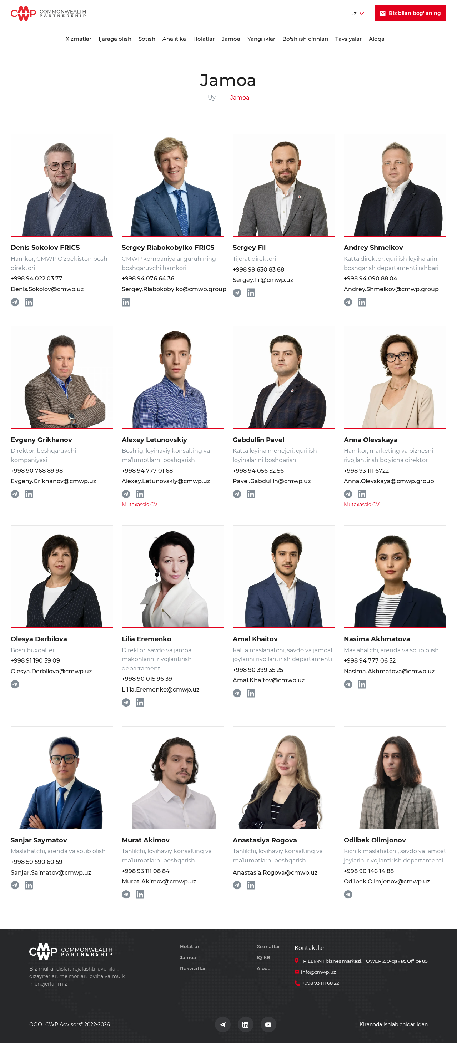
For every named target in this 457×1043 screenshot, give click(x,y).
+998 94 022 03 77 (36, 278)
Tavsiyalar (348, 38)
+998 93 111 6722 (366, 470)
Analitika (174, 38)
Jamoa (231, 38)
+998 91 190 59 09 (35, 660)
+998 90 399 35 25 (258, 670)
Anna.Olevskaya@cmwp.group (389, 481)
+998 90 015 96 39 (147, 678)
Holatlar (204, 38)
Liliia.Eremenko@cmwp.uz (160, 689)
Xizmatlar (78, 38)
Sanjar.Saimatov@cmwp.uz (51, 872)
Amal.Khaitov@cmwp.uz (269, 680)
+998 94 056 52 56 (258, 470)
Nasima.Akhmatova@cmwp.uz (389, 671)
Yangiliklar (261, 38)
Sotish (147, 38)
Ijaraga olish (115, 38)
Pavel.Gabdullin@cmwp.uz (272, 481)
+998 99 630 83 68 (258, 269)
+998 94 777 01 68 (147, 470)
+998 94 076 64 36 (148, 278)
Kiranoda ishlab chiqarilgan (394, 1024)
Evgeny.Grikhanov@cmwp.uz (53, 481)
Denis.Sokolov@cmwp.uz (47, 289)
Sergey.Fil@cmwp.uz (263, 280)
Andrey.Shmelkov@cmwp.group (391, 289)
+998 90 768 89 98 (37, 470)
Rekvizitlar (193, 968)
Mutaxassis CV (139, 504)
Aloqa (377, 38)
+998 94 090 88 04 (370, 278)
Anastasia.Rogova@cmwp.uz (275, 872)
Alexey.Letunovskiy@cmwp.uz (166, 481)
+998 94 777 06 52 (370, 660)
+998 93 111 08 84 (146, 871)
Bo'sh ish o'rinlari (305, 38)
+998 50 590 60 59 (36, 862)
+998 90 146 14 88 (369, 871)
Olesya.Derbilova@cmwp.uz (51, 671)
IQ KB (263, 957)
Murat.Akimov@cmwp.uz (159, 881)
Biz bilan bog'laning (415, 13)
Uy (212, 97)
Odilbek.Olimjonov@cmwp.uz (387, 881)
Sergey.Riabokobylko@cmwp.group (173, 289)
